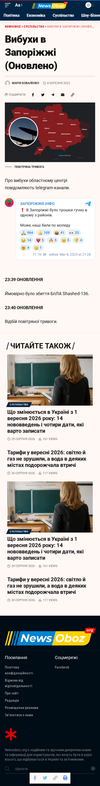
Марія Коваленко (25, 83)
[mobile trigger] (9, 5)
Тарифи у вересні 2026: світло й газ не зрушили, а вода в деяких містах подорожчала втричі (46, 458)
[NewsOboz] (50, 5)
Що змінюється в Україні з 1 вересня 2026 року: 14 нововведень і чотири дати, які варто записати (45, 421)
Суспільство (19, 404)
